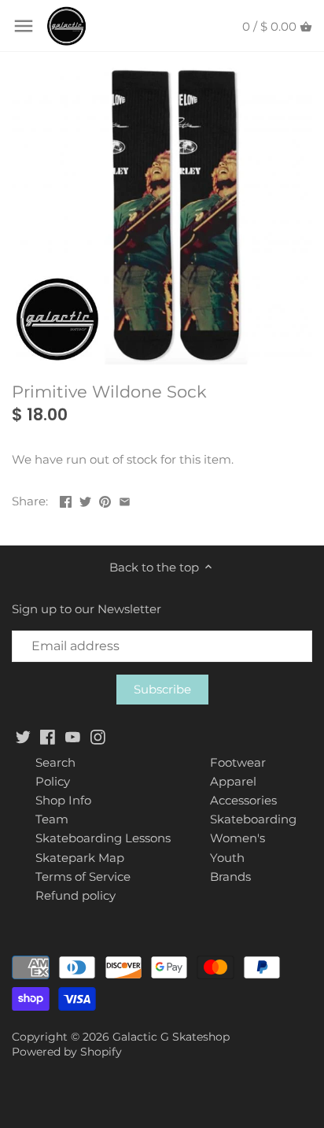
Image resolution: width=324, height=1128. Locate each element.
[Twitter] (23, 735)
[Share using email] (125, 499)
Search (55, 762)
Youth (227, 857)
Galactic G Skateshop (171, 1036)
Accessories (243, 800)
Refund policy (75, 895)
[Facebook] (47, 735)
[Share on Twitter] (85, 499)
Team (51, 819)
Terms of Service (83, 876)
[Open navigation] (23, 26)
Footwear (238, 762)
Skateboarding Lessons (103, 837)
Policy (52, 781)
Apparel (233, 781)
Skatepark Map (79, 857)
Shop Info (63, 800)
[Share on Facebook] (66, 499)
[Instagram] (97, 735)
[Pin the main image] (105, 499)
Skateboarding (253, 819)
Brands (230, 876)
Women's (237, 837)
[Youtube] (72, 735)
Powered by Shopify (67, 1051)
